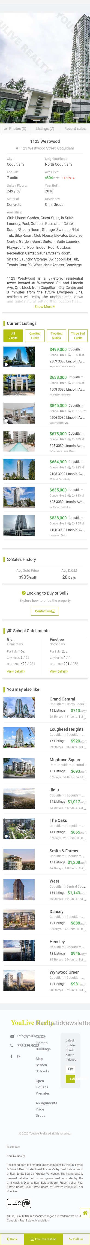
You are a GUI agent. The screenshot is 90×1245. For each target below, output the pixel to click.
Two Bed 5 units (56, 336)
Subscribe (72, 1078)
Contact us (43, 611)
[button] (85, 1212)
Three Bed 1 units (78, 336)
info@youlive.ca (30, 1036)
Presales (43, 1093)
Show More (44, 307)
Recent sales (75, 128)
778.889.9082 (28, 1046)
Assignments (46, 1103)
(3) (17, 128)
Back (13, 1239)
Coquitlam (65, 148)
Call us (78, 1239)
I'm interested (45, 1239)
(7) (45, 128)
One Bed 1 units (34, 336)
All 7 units (13, 336)
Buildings (43, 1049)
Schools (42, 1071)
